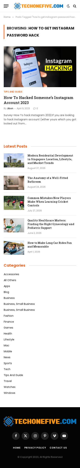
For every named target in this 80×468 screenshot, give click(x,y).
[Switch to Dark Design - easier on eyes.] (68, 6)
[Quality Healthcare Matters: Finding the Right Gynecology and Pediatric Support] (14, 225)
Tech (7, 369)
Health (8, 333)
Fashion (9, 316)
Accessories (11, 274)
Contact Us (58, 447)
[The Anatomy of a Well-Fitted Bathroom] (14, 183)
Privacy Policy (35, 447)
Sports (8, 363)
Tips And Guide (13, 375)
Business (9, 298)
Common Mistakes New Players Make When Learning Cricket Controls (49, 201)
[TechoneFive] (38, 6)
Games (8, 327)
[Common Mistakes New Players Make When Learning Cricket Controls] (14, 203)
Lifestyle (9, 339)
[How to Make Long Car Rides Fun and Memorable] (14, 248)
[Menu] (6, 6)
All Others (10, 280)
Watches (9, 387)
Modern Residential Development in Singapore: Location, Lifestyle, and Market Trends (50, 159)
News (7, 357)
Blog (6, 292)
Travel (8, 381)
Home (16, 447)
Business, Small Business (19, 304)
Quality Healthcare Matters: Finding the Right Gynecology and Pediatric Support (51, 224)
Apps (7, 286)
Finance (9, 322)
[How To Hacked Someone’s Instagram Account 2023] (40, 66)
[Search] (74, 6)
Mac (6, 345)
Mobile (8, 351)
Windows (9, 393)
